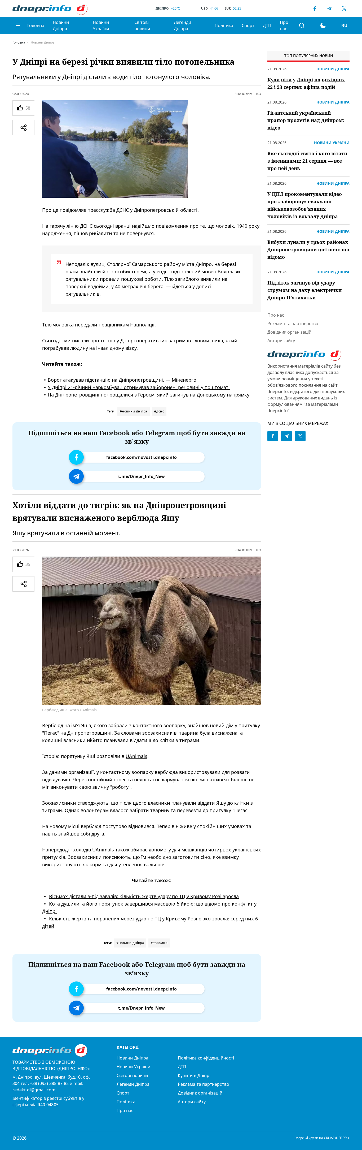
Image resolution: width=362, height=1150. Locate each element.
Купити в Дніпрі (194, 1075)
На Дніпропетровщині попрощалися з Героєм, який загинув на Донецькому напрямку (148, 394)
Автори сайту (281, 340)
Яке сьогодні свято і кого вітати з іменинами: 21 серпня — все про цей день (307, 160)
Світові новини (142, 25)
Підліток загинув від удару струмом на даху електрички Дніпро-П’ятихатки (304, 290)
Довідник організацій (289, 332)
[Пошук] (302, 25)
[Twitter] (344, 8)
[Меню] (17, 25)
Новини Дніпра (61, 25)
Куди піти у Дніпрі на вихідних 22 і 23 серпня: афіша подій (306, 83)
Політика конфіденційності (206, 1058)
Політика (224, 25)
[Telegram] (329, 8)
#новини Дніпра (133, 411)
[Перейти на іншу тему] (323, 25)
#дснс (159, 411)
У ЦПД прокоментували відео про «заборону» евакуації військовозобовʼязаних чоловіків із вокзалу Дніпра (304, 205)
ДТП (267, 25)
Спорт (248, 25)
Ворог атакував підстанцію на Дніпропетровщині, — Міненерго (122, 380)
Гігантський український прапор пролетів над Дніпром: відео (305, 120)
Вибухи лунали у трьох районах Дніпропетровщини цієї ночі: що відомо (308, 249)
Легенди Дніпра (182, 25)
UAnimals (136, 756)
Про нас (284, 25)
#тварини (159, 943)
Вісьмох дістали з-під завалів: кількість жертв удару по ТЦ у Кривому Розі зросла (144, 896)
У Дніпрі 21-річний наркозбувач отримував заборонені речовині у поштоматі (139, 387)
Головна (35, 25)
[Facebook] (314, 8)
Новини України (101, 25)
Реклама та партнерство (292, 323)
